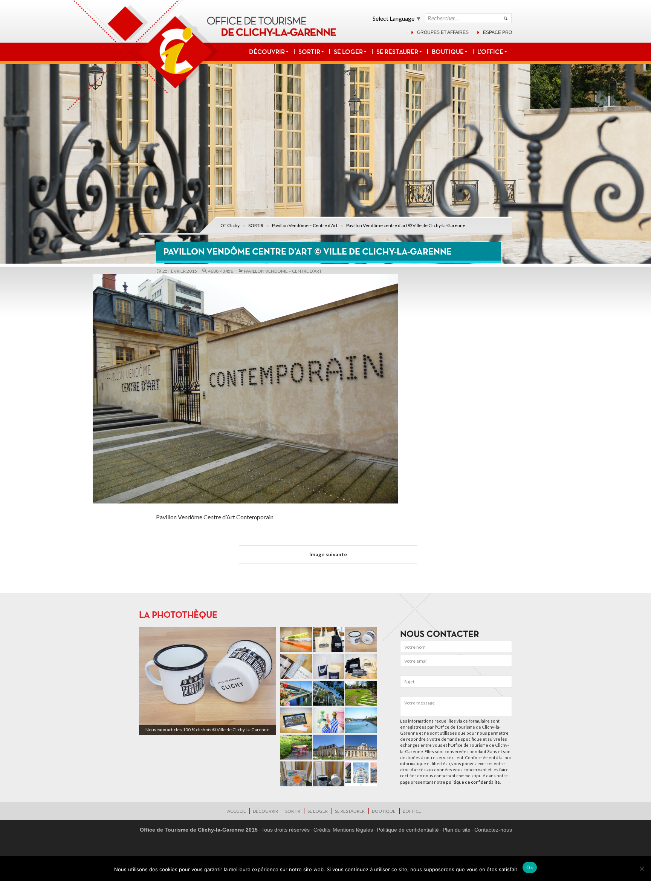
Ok (529, 867)
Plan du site (457, 830)
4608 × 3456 (220, 271)
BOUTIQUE (448, 51)
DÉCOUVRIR (267, 51)
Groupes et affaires (443, 32)
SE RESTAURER (397, 51)
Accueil (236, 811)
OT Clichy (230, 225)
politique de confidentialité (473, 782)
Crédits (321, 830)
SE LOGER (348, 51)
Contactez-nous (493, 830)
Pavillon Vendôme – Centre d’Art (305, 225)
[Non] (641, 868)
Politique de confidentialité (408, 830)
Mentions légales (353, 830)
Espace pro (497, 32)
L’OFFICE (490, 51)
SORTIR (309, 51)
